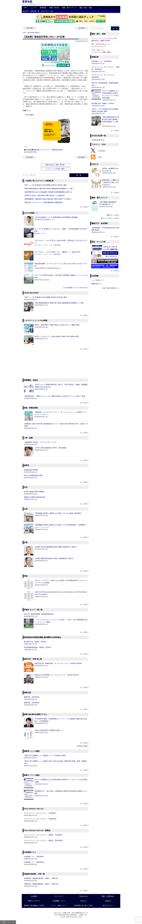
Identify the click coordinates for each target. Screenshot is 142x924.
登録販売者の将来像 (31, 470)
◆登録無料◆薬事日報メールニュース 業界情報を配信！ (44, 150)
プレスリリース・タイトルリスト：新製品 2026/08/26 (43, 840)
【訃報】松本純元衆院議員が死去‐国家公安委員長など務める (55, 547)
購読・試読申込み (108, 896)
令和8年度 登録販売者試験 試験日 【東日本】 (41, 878)
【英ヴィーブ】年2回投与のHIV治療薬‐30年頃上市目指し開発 (45, 185)
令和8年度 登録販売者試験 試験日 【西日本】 (41, 884)
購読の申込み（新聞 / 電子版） (56, 165)
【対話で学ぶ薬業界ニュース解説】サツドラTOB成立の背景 (45, 755)
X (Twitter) (101, 151)
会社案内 (34, 896)
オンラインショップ (98, 46)
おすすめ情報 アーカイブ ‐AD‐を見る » (75, 287)
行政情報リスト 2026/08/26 (34, 862)
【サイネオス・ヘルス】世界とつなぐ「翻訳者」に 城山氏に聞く (57, 252)
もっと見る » (84, 207)
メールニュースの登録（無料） (55, 169)
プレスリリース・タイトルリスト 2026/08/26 (40, 819)
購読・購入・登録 (86, 7)
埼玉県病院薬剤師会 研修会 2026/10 (37, 647)
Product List (83, 896)
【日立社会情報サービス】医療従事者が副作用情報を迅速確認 (56, 217)
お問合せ (108, 901)
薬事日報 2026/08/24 (31, 702)
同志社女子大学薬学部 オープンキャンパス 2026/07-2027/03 (56, 675)
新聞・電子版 (54, 7)
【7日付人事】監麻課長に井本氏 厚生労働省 (50, 448)
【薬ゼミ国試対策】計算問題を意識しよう (49, 730)
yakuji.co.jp (57, 913)
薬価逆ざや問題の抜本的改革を (34, 497)
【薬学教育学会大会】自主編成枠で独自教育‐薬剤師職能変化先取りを (48, 192)
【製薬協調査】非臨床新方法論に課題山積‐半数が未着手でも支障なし (48, 199)
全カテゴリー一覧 (47, 11)
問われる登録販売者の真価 (33, 475)
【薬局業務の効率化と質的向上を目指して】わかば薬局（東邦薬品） (58, 513)
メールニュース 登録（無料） (101, 52)
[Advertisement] (55, 364)
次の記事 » (82, 28)
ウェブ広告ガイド (97, 280)
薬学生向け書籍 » (82, 746)
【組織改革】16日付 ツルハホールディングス (40, 442)
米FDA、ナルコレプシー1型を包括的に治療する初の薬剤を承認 (56, 336)
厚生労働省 (30, 115)
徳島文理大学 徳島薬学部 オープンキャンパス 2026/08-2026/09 (58, 663)
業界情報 (43, 7)
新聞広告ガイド (96, 283)
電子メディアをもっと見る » (110, 218)
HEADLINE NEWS (33, 32)
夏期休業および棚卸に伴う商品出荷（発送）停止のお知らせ (110, 182)
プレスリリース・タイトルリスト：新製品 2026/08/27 (43, 835)
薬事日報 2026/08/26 (31, 697)
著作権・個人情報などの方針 (34, 905)
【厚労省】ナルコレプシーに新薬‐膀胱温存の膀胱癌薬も (43, 202)
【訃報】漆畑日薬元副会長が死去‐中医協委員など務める (54, 558)
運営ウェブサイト (34, 901)
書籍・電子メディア (69, 7)
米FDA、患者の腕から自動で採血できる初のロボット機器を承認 (56, 325)
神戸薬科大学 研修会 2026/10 (35, 641)
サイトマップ (58, 896)
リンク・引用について (58, 905)
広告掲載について (59, 901)
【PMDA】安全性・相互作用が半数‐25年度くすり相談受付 (44, 195)
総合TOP (26, 11)
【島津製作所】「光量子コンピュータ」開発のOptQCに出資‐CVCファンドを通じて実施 (54, 396)
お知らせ (83, 901)
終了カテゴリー (108, 905)
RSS (100, 157)
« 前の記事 (29, 28)
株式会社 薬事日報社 (70, 915)
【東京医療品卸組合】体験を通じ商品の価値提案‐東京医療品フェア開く (49, 188)
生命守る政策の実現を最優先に (34, 491)
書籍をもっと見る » (113, 215)
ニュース (33, 7)
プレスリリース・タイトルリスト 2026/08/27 (40, 813)
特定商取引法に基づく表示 (83, 905)
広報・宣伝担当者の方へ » (110, 288)
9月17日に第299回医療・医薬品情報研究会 (39, 614)
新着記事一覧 (35, 11)
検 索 (79, 175)
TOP (25, 7)
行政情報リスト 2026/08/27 (34, 856)
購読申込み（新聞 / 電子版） (101, 40)
